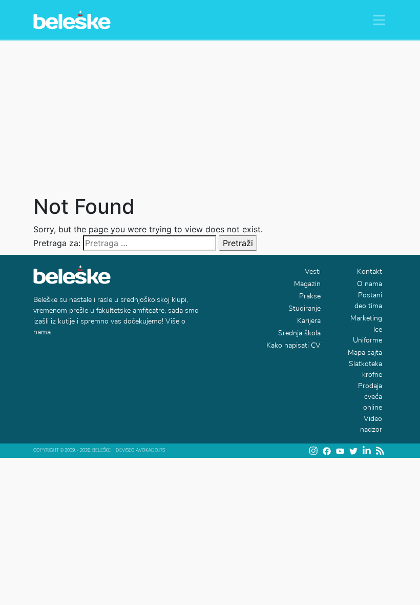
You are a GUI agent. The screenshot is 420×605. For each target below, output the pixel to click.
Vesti (313, 271)
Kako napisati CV (293, 345)
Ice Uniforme (367, 335)
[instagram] (313, 450)
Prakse (310, 296)
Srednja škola (299, 333)
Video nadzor (371, 424)
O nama (369, 284)
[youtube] (340, 450)
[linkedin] (366, 450)
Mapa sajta (365, 352)
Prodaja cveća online (370, 396)
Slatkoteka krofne (365, 369)
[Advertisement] (210, 117)
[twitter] (353, 451)
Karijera (309, 321)
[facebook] (326, 451)
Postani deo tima (368, 300)
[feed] (380, 450)
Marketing (366, 318)
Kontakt (369, 271)
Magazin (307, 284)
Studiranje (304, 308)
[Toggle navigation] (379, 20)
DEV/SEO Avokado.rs (140, 450)
